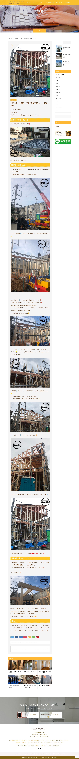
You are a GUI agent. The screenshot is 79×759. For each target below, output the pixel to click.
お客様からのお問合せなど (60, 74)
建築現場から (13, 100)
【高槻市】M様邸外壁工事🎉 (44, 685)
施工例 (41, 2)
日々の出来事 (58, 98)
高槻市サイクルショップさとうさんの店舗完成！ (67, 63)
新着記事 (59, 42)
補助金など (58, 110)
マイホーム (58, 86)
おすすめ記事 (67, 42)
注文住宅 (28, 2)
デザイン (57, 80)
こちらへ (42, 567)
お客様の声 (58, 77)
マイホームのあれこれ (49, 2)
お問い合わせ (67, 2)
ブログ (57, 83)
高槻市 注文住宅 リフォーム (42, 745)
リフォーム (35, 2)
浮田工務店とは (59, 2)
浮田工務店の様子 (59, 107)
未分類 (57, 101)
